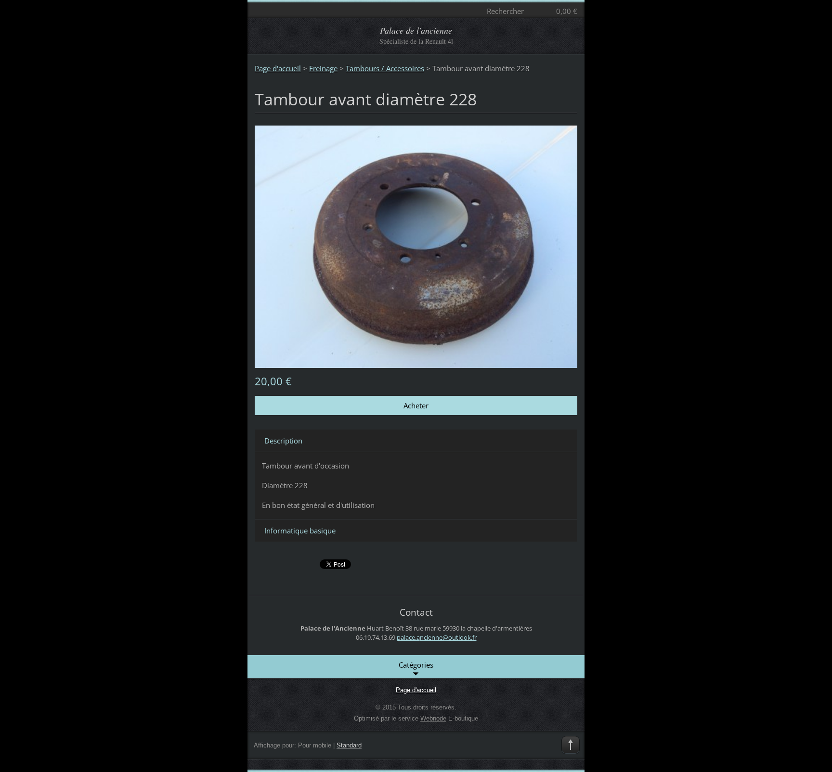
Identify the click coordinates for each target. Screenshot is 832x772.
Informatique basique (300, 530)
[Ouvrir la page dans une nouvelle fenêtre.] (416, 246)
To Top (570, 745)
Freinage (323, 68)
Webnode (433, 718)
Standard (349, 745)
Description (283, 440)
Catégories (416, 665)
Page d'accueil (278, 68)
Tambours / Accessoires (385, 68)
